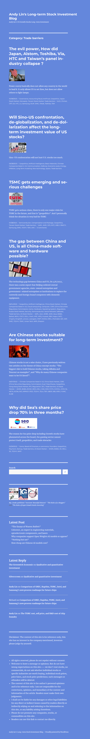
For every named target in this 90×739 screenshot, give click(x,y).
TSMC (21, 321)
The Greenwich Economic (21, 565)
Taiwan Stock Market (36, 101)
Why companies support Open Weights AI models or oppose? (39, 536)
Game (31, 309)
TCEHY (16, 321)
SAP (65, 319)
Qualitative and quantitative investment (43, 576)
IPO (30, 386)
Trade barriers (50, 101)
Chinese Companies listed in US (31, 382)
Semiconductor (25, 223)
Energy (63, 166)
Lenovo (25, 319)
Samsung (26, 104)
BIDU (17, 316)
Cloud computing (34, 306)
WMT (19, 451)
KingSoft (18, 319)
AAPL (40, 225)
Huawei (45, 316)
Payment (12, 449)
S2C (61, 319)
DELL (26, 316)
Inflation (12, 168)
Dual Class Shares (48, 384)
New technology (39, 168)
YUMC (63, 391)
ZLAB (11, 394)
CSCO (21, 316)
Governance (23, 99)
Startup (19, 449)
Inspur (55, 316)
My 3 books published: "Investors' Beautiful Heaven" (27, 503)
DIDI (47, 389)
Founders (53, 446)
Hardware (38, 309)
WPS (35, 321)
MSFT (39, 319)
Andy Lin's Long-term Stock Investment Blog (26, 732)
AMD (45, 225)
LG (20, 104)
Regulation (61, 309)
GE (14, 104)
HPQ (40, 316)
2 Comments (42, 228)
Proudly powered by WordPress (57, 732)
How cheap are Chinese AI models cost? (29, 543)
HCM (63, 389)
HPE (35, 316)
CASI (43, 389)
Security (28, 311)
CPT (10, 104)
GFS (48, 225)
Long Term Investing (24, 168)
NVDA (44, 319)
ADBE (46, 314)
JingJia (12, 319)
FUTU (51, 389)
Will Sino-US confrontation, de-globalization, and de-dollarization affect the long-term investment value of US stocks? (38, 127)
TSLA (41, 391)
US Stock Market (26, 314)
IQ (66, 389)
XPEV (58, 391)
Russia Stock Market (16, 311)
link (33, 719)
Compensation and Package (42, 223)
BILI (38, 389)
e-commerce (44, 446)
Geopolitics (55, 99)
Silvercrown (14, 576)
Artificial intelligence (37, 163)
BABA (60, 314)
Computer (46, 306)
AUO (59, 101)
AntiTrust (46, 99)
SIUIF (32, 104)
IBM (50, 316)
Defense (44, 166)
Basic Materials (51, 163)
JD (60, 449)
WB (54, 391)
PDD (31, 391)
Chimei (64, 101)
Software (60, 311)
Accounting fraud (35, 99)
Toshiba (48, 104)
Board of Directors (31, 446)
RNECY (63, 225)
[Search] (65, 471)
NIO (20, 391)
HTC (17, 104)
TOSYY (24, 228)
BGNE (29, 389)
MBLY (57, 225)
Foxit (31, 316)
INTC (53, 225)
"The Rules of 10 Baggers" (56, 503)
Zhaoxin (41, 321)
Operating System (49, 309)
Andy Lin (13, 586)
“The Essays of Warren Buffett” (26, 526)
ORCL (49, 319)
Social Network (50, 311)
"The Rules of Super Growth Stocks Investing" (28, 505)
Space (48, 168)
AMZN (19, 389)
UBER (50, 391)
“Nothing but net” (20, 539)
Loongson (33, 319)
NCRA (16, 391)
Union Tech (28, 321)
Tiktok (42, 104)
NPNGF (26, 391)
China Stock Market (52, 304)
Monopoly (23, 101)
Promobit (56, 319)
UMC (33, 228)
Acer (41, 314)
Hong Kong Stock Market (18, 386)
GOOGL (57, 389)
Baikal (11, 316)
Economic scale (54, 166)
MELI (64, 449)
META (11, 391)
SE (10, 451)
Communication (33, 166)
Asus (55, 314)
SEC (43, 386)
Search (12, 468)
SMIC (37, 104)
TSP (45, 391)
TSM (53, 104)
